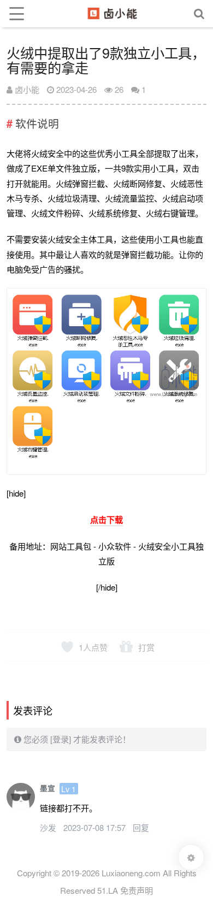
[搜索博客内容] (199, 13)
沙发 (49, 827)
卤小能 (26, 89)
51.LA (107, 890)
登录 (60, 739)
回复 (141, 827)
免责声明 (136, 890)
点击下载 (106, 520)
